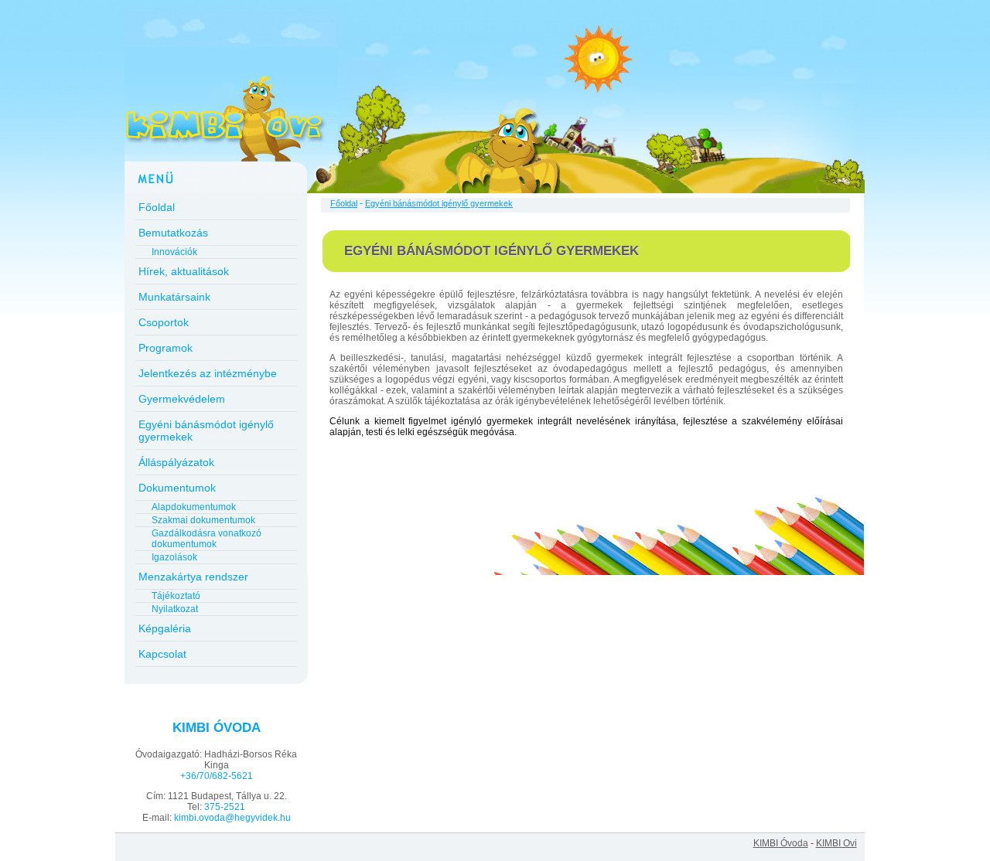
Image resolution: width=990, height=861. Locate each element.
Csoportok (163, 322)
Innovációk (174, 252)
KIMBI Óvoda (780, 843)
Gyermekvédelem (181, 399)
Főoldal (156, 207)
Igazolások (174, 557)
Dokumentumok (177, 488)
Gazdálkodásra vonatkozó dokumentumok (206, 539)
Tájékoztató (176, 595)
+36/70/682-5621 (216, 776)
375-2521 (224, 806)
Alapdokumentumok (194, 507)
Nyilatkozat (175, 609)
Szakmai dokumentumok (203, 520)
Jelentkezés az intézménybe (207, 373)
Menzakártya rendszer (193, 576)
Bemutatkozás (173, 232)
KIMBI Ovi (836, 843)
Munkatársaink (174, 297)
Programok (165, 348)
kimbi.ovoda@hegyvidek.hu (232, 817)
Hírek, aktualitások (183, 271)
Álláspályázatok (176, 462)
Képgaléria (164, 628)
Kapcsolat (162, 654)
